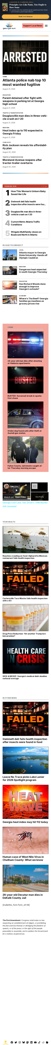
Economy (22, 296)
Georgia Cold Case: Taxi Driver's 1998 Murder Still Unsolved (16, 486)
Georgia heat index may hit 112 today (25, 822)
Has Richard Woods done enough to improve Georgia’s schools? (32, 286)
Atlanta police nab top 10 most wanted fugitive (24, 82)
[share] (25, 485)
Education (7, 95)
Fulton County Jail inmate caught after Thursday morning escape (25, 467)
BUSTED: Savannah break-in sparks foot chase (25, 397)
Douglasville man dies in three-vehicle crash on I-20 (25, 117)
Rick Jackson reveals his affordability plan (25, 147)
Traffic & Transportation (13, 113)
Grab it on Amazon (25, 16)
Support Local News (32, 25)
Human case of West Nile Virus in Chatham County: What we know (23, 858)
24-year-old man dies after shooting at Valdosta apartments (25, 362)
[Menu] (46, 25)
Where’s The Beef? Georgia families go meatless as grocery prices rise (33, 301)
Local (21, 250)
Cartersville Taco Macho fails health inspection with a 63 (25, 599)
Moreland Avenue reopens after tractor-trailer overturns (22, 161)
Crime (5, 76)
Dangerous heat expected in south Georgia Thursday (33, 270)
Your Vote (7, 142)
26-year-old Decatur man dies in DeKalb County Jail (23, 896)
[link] (6, 486)
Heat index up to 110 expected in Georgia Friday (23, 132)
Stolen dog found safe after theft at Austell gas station (25, 432)
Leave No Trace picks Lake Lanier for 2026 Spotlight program (23, 778)
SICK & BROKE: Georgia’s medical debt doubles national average (25, 677)
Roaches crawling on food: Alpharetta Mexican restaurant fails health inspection (25, 557)
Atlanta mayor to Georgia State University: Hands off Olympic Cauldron (33, 255)
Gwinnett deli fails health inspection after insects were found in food (25, 740)
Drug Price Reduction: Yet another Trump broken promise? (24, 635)
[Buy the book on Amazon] (5, 7)
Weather (6, 127)
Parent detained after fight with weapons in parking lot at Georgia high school (23, 101)
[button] (25, 10)
